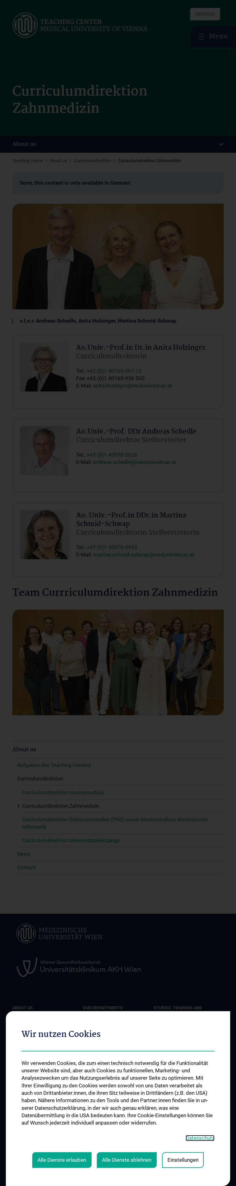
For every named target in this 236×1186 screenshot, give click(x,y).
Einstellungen (183, 1160)
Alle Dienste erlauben (61, 1160)
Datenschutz (200, 1138)
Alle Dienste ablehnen (126, 1160)
